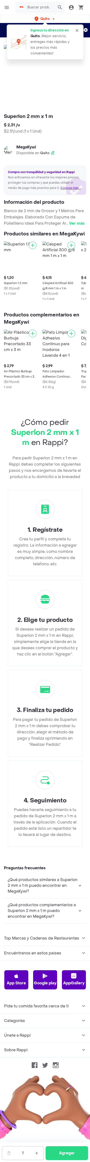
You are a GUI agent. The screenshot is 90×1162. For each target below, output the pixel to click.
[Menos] (9, 1153)
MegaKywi (26, 147)
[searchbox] (39, 7)
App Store (16, 983)
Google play (45, 983)
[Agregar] (32, 245)
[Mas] (37, 1153)
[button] (45, 19)
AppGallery (73, 983)
